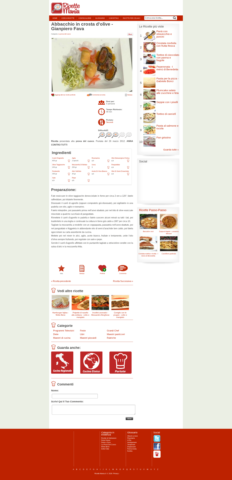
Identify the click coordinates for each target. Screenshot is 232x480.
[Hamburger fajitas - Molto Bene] (60, 303)
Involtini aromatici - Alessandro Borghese (100, 314)
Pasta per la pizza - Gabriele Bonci (167, 80)
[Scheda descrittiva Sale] (69, 181)
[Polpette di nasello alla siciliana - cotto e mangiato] (80, 303)
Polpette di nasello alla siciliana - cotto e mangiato (80, 315)
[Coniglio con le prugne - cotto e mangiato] (120, 303)
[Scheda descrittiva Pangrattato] (128, 168)
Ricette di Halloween (108, 438)
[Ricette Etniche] (91, 373)
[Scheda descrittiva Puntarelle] (69, 175)
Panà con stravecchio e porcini (164, 34)
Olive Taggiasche (58, 165)
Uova (94, 165)
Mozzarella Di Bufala (79, 165)
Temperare (131, 445)
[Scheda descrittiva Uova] (108, 168)
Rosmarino (96, 158)
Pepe (74, 178)
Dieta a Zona (106, 442)
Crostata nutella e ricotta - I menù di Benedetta (148, 255)
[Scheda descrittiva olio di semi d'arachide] (128, 175)
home (54, 18)
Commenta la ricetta (98, 95)
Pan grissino (163, 137)
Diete (55, 334)
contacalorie (85, 18)
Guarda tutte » (171, 149)
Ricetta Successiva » (123, 281)
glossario (100, 18)
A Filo (129, 440)
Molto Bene (105, 447)
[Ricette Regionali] (62, 373)
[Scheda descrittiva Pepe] (89, 181)
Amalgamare (132, 442)
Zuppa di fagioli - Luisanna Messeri (169, 233)
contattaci (114, 18)
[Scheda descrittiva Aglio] (89, 162)
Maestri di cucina (61, 338)
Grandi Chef (113, 331)
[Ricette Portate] (120, 373)
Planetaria (131, 438)
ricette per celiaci (131, 18)
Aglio (74, 158)
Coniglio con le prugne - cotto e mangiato (120, 315)
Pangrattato (115, 165)
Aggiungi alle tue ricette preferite (65, 95)
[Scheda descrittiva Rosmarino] (108, 162)
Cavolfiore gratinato (169, 254)
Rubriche (111, 338)
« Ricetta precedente (61, 281)
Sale (54, 178)
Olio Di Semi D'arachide (120, 171)
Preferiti (102, 273)
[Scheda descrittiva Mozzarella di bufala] (89, 168)
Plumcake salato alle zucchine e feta (167, 91)
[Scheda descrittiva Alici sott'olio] (89, 175)
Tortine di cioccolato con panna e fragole (167, 58)
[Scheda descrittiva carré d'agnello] (69, 162)
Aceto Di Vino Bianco (99, 171)
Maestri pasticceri (116, 334)
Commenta (122, 273)
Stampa (129, 95)
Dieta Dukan (105, 440)
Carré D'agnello (58, 158)
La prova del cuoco (64, 34)
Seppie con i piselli (167, 102)
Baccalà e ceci (148, 231)
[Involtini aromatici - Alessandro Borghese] (100, 303)
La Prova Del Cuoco (108, 445)
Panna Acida (132, 449)
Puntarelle (56, 171)
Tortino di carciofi (166, 114)
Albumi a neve (132, 436)
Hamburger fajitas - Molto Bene (60, 314)
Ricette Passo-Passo (152, 210)
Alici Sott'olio (76, 171)
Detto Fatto (105, 449)
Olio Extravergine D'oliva (120, 158)
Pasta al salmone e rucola (167, 127)
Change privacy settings (128, 474)
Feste (83, 331)
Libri (82, 334)
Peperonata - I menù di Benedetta (167, 68)
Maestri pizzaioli (88, 338)
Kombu (130, 451)
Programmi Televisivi (63, 331)
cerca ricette (67, 18)
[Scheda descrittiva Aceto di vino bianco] (108, 175)
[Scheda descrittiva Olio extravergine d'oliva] (128, 162)
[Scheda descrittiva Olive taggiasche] (69, 168)
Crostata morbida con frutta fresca (166, 44)
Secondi (109, 122)
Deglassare (131, 447)
